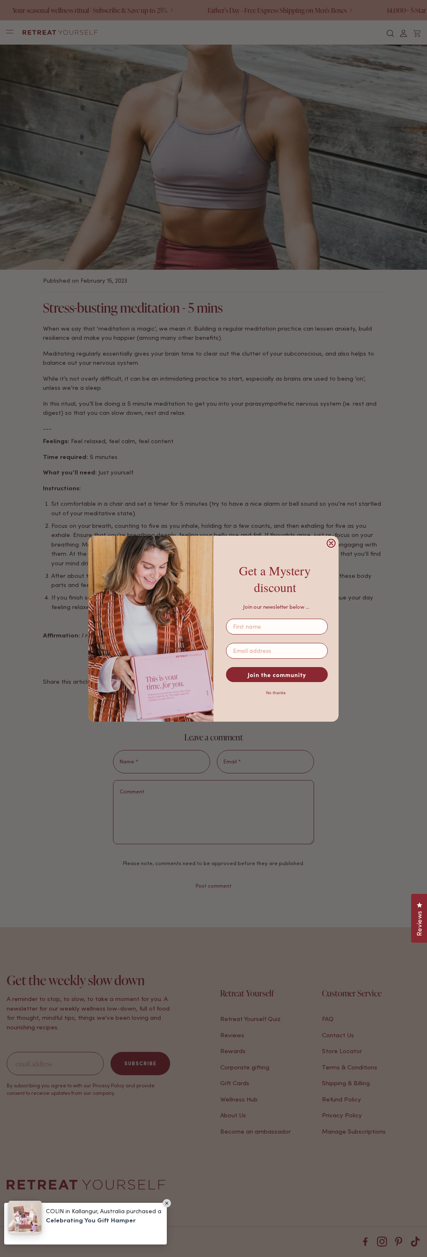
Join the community (277, 674)
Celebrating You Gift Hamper (91, 1220)
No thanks (276, 692)
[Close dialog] (331, 543)
